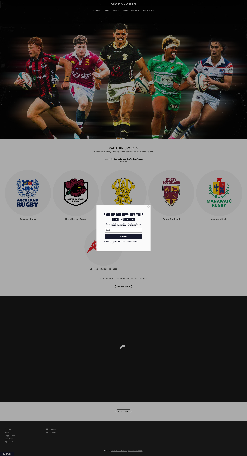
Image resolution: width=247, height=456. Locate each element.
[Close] (148, 206)
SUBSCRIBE (123, 236)
